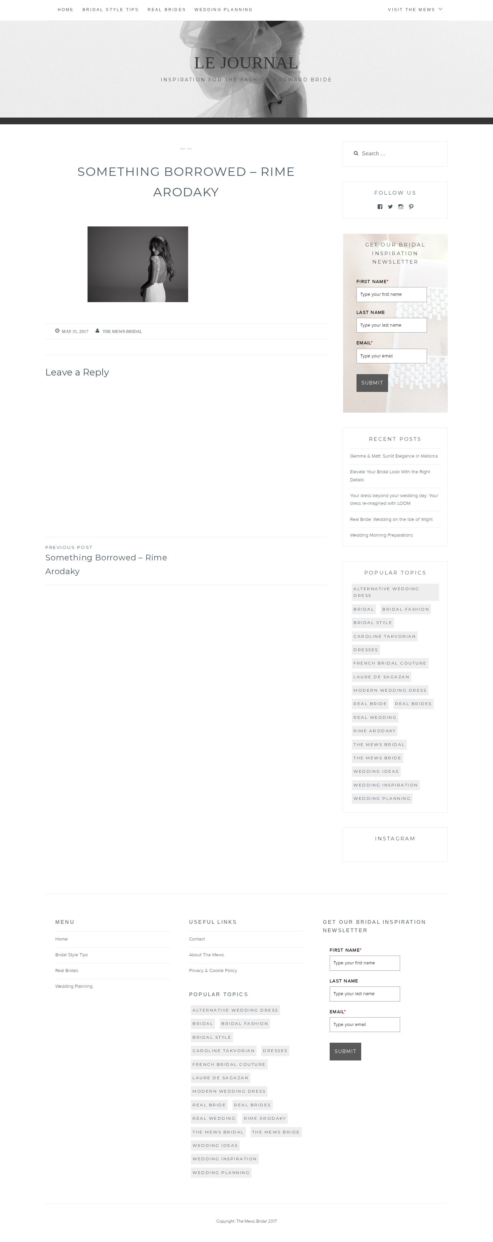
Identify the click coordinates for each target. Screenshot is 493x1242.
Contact (197, 939)
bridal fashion (405, 609)
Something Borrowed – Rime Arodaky (106, 560)
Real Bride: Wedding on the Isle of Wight (391, 519)
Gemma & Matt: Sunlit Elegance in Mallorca (394, 456)
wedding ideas (376, 771)
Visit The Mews (411, 9)
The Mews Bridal (122, 331)
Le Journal (246, 62)
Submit (372, 383)
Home (66, 9)
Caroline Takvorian (384, 636)
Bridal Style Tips (111, 9)
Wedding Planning (224, 9)
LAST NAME (371, 312)
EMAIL (365, 343)
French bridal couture (390, 663)
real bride (370, 703)
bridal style (372, 622)
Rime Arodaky (374, 730)
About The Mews (206, 955)
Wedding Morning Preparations (381, 535)
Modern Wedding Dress (390, 690)
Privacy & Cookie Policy (213, 970)
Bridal (363, 609)
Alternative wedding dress (386, 592)
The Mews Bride (377, 757)
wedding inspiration (385, 784)
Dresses (365, 649)
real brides (413, 703)
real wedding (375, 717)
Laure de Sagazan (381, 676)
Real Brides (167, 9)
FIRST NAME (373, 281)
